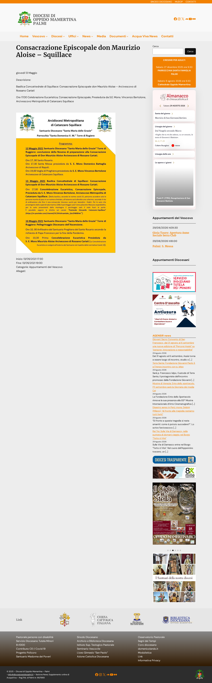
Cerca (156, 46)
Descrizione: (23, 80)
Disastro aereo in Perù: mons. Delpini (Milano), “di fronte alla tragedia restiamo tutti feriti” (173, 411)
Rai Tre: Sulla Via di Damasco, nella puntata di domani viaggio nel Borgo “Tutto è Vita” (171, 435)
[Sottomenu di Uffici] (78, 36)
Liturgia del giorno (174, 136)
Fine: (19, 263)
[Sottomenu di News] (92, 36)
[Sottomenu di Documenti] (127, 36)
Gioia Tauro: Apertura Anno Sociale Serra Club (171, 234)
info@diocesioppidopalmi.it (20, 674)
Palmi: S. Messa (163, 246)
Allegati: (21, 271)
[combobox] (168, 51)
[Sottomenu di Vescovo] (47, 36)
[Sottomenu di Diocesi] (64, 36)
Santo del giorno (174, 115)
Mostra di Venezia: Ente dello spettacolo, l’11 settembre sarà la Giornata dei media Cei (174, 387)
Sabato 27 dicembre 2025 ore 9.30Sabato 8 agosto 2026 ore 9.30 (174, 72)
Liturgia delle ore (174, 154)
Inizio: (19, 259)
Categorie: (22, 267)
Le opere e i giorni (174, 183)
